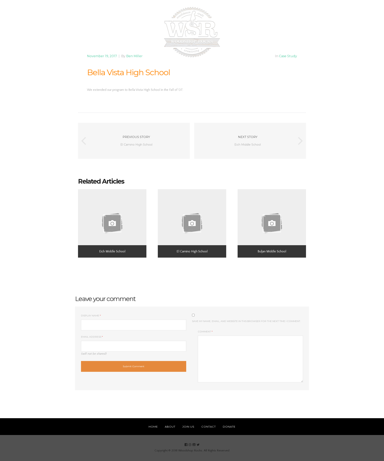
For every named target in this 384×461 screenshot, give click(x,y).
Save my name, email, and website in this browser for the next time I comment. (246, 321)
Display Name (91, 315)
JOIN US (148, 32)
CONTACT (236, 32)
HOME (113, 32)
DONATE (256, 32)
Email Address (92, 336)
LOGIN (274, 32)
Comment (205, 331)
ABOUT (130, 32)
